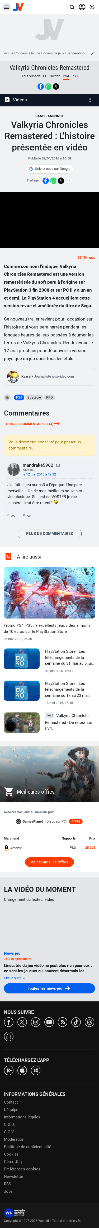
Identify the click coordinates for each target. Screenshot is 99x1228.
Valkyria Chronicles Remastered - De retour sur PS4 (68, 722)
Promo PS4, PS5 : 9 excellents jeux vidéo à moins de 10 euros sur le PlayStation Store (47, 628)
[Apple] (22, 1070)
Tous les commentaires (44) (29, 424)
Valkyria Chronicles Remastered (49, 67)
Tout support (31, 76)
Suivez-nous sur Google (52, 169)
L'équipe (11, 1109)
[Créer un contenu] (92, 53)
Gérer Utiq (13, 1161)
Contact (11, 1102)
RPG (49, 397)
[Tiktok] (76, 1022)
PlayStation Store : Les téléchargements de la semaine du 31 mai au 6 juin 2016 (69, 658)
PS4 (19, 397)
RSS (7, 1184)
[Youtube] (49, 1022)
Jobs (8, 1191)
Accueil (9, 53)
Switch (55, 76)
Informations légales (22, 1117)
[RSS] (62, 1022)
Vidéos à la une (28, 53)
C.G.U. (9, 1124)
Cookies (11, 1154)
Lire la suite (13, 978)
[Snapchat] (8, 1036)
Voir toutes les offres (49, 862)
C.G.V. (9, 1132)
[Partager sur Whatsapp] (48, 86)
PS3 (75, 76)
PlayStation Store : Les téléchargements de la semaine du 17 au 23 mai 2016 (67, 690)
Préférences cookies (22, 1169)
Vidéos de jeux (53, 53)
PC (45, 76)
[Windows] (35, 1070)
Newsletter (13, 1176)
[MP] (58, 465)
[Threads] (89, 1022)
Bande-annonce (78, 53)
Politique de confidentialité (27, 1146)
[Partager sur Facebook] (40, 86)
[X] (22, 1022)
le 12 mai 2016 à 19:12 (39, 474)
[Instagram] (35, 1022)
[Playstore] (8, 1070)
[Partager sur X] (56, 86)
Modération (14, 1139)
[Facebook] (8, 1022)
